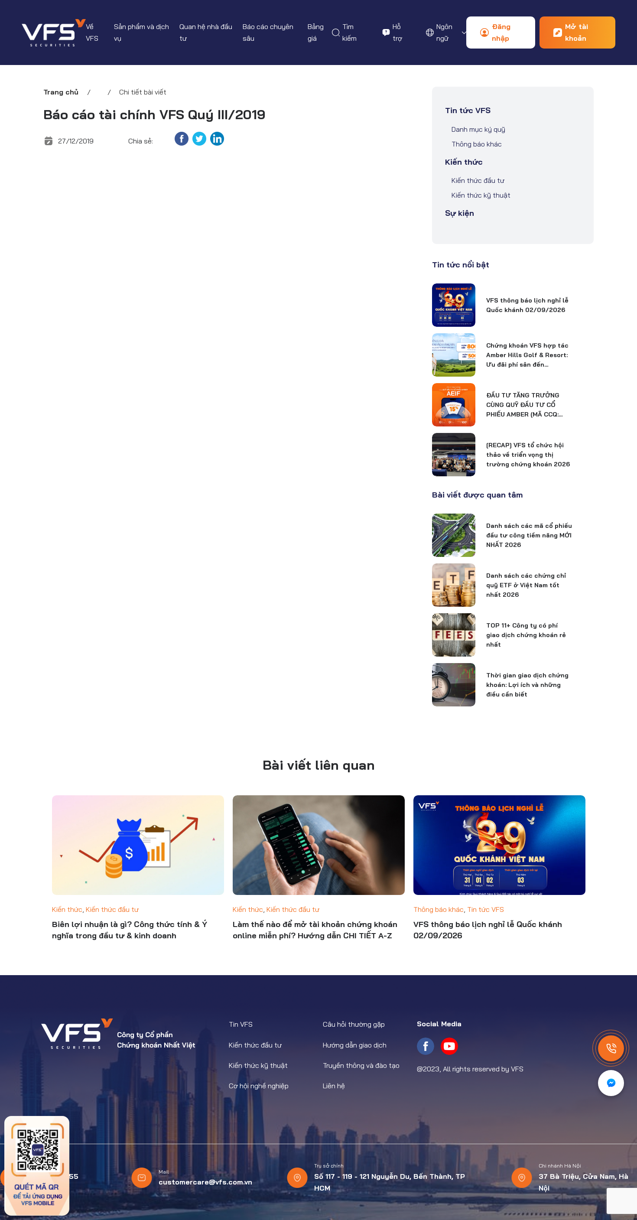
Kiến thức (464, 162)
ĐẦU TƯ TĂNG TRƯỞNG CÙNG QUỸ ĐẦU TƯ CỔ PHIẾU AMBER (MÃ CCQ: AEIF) (522, 405)
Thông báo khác (477, 144)
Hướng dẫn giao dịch (355, 1045)
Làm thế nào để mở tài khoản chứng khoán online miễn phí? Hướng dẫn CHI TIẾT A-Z (315, 929)
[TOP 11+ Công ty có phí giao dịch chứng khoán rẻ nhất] (453, 635)
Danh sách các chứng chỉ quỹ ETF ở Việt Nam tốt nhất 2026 (526, 585)
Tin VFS (241, 1024)
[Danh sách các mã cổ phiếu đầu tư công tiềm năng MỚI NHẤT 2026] (453, 535)
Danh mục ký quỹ (478, 129)
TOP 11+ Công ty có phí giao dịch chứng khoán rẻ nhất (526, 634)
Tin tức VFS (468, 110)
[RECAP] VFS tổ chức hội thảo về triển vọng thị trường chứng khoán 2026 (528, 454)
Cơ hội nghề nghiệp (259, 1085)
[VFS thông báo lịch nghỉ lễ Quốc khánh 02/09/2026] (453, 305)
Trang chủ (60, 92)
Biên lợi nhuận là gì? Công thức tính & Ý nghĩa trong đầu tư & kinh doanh (129, 929)
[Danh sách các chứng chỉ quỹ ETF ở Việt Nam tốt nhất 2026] (453, 585)
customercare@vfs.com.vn (205, 1182)
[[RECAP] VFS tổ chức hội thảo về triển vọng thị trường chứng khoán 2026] (453, 454)
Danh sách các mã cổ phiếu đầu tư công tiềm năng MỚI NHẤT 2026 (529, 535)
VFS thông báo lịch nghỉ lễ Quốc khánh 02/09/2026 (527, 305)
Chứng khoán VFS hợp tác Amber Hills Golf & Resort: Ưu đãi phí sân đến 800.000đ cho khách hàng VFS (527, 355)
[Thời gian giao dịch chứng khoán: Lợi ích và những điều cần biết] (453, 684)
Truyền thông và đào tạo (361, 1065)
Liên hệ (334, 1085)
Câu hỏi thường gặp (354, 1024)
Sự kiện (459, 213)
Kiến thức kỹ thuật (481, 195)
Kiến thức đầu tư (478, 180)
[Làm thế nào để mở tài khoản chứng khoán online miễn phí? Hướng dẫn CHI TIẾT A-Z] (319, 845)
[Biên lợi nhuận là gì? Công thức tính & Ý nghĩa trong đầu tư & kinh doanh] (138, 845)
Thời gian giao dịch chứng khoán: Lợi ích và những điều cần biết (527, 684)
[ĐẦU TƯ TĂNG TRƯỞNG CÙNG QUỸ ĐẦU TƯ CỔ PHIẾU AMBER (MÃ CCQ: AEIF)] (453, 404)
